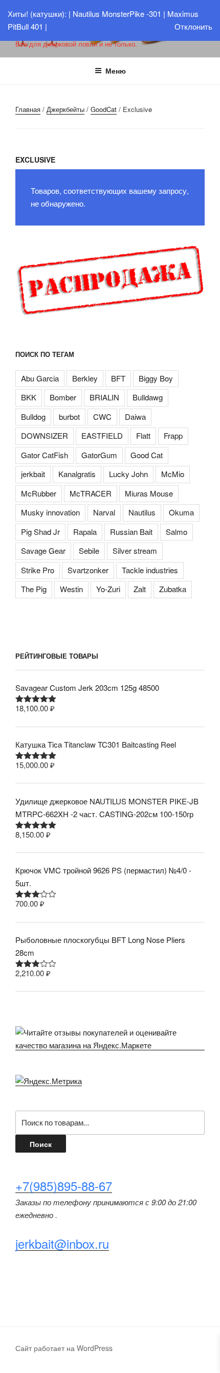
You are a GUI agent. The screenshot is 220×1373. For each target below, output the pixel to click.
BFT (118, 378)
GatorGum (99, 454)
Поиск (41, 1144)
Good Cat (146, 454)
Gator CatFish (44, 454)
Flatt (143, 435)
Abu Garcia (40, 378)
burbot (69, 416)
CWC (102, 416)
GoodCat (104, 109)
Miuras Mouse (149, 493)
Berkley (85, 378)
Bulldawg (148, 397)
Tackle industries (150, 570)
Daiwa (135, 416)
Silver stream (135, 550)
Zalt (140, 588)
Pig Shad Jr (40, 531)
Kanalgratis (77, 473)
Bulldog (33, 416)
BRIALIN (104, 397)
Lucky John (128, 473)
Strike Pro (37, 570)
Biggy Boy (156, 378)
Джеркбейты (65, 109)
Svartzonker (88, 570)
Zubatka (172, 588)
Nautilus (142, 512)
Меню (115, 70)
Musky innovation (50, 512)
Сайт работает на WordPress (64, 1348)
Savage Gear (43, 550)
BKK (28, 397)
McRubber (38, 493)
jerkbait (33, 473)
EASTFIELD (102, 435)
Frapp (173, 435)
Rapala (85, 531)
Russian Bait (131, 531)
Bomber (63, 397)
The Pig (34, 588)
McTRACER (91, 493)
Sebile (89, 550)
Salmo (176, 531)
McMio (172, 473)
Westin (71, 588)
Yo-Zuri (108, 588)
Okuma (181, 512)
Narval (104, 512)
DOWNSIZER (44, 435)
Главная (27, 109)
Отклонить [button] (193, 26)
